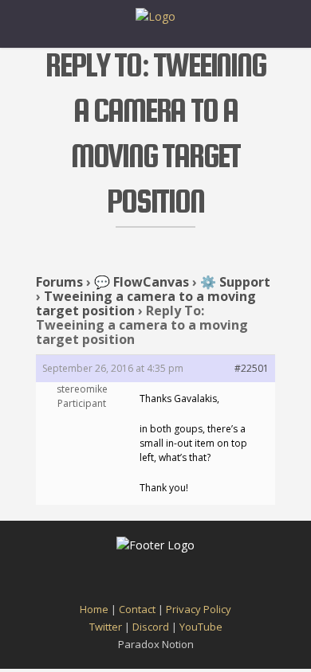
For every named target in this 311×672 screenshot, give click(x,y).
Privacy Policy (198, 609)
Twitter (105, 626)
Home (94, 609)
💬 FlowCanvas (141, 282)
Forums (59, 282)
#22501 (251, 368)
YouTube (200, 626)
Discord (150, 626)
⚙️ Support (235, 282)
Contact (137, 609)
